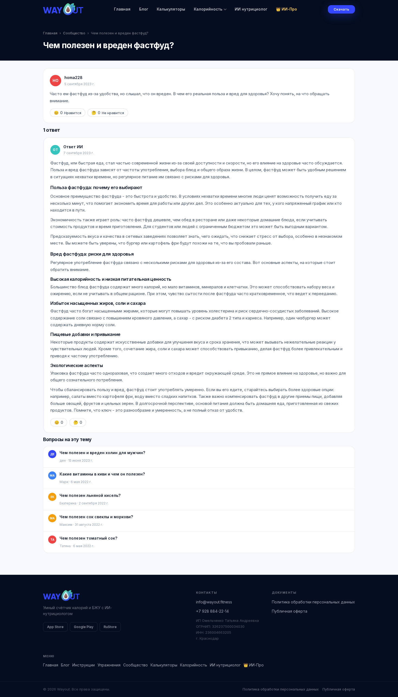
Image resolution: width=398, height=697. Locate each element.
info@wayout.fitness (214, 602)
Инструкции (83, 665)
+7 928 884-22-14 (212, 611)
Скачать (341, 9)
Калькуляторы (171, 9)
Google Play (83, 627)
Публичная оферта (289, 611)
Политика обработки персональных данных (313, 602)
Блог (143, 9)
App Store (55, 627)
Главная (122, 9)
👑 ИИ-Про (286, 9)
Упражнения (108, 665)
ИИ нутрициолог (251, 9)
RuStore (110, 627)
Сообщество (74, 33)
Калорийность (208, 9)
